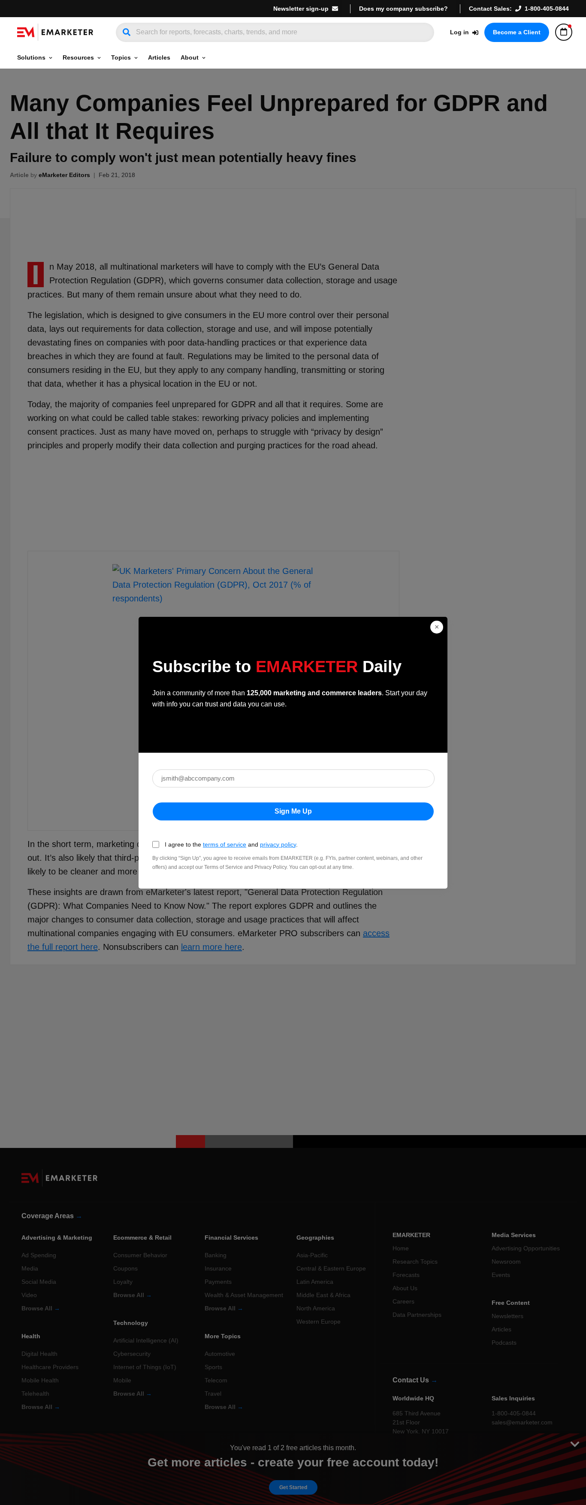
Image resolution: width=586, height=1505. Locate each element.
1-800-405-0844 (547, 8)
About (190, 57)
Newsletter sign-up (301, 8)
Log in (459, 32)
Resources (78, 57)
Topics (121, 57)
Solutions (31, 57)
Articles (159, 57)
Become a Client (517, 32)
